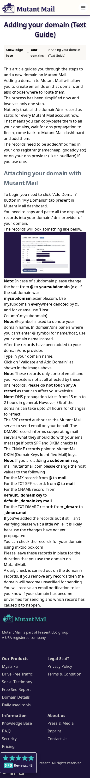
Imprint (54, 731)
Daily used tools (16, 705)
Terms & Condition (64, 674)
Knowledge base (14, 53)
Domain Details (16, 697)
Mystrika (10, 666)
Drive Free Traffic (17, 674)
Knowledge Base (17, 723)
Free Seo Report (16, 689)
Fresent (43, 762)
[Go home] (25, 619)
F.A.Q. (7, 731)
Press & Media (61, 723)
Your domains (37, 53)
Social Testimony (17, 681)
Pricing (8, 746)
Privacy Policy (60, 666)
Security (9, 738)
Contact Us (57, 738)
